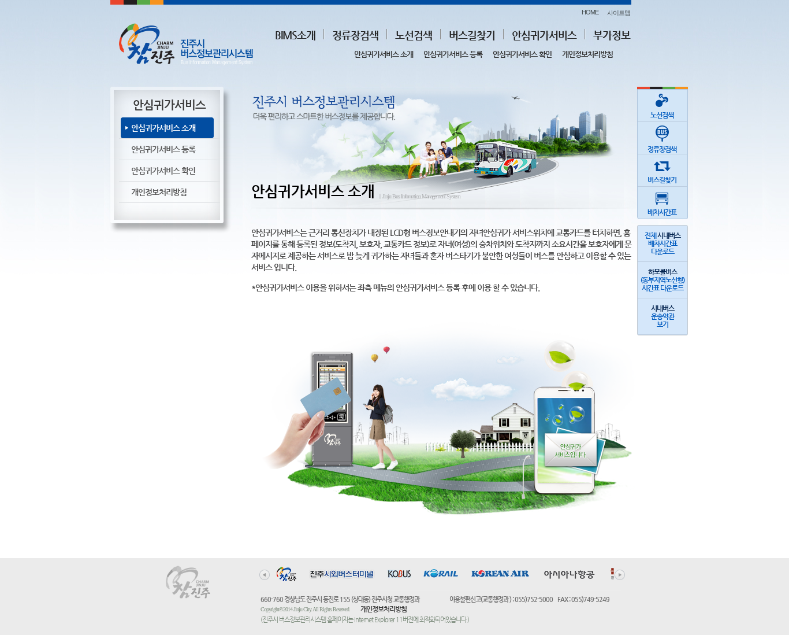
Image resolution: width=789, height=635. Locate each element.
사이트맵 (618, 12)
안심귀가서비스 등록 (452, 54)
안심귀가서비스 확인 (522, 54)
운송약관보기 (662, 316)
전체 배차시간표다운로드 (662, 243)
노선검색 (413, 35)
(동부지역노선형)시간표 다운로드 (662, 280)
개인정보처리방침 (587, 54)
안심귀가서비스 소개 (383, 54)
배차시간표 (661, 212)
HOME (590, 12)
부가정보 (611, 35)
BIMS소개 (295, 35)
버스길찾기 (472, 35)
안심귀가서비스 (544, 35)
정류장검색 (355, 35)
